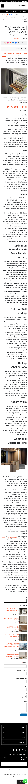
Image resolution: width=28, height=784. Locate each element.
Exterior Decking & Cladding (15, 1)
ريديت (7, 14)
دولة (25, 686)
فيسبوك (12, 14)
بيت (26, 16)
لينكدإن (9, 14)
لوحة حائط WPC (22, 11)
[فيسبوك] (16, 43)
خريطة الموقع (12, 769)
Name (24, 662)
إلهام (12, 16)
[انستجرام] (8, 43)
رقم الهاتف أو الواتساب (21, 678)
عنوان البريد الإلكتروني (21, 670)
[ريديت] (13, 43)
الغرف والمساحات (6, 16)
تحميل (14, 763)
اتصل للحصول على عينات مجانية (17, 754)
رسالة (25, 701)
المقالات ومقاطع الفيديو (19, 16)
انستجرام (5, 14)
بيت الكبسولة (6, 1)
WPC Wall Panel (17, 106)
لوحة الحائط (24, 1)
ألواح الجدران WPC (9, 537)
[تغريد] (18, 43)
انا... (26, 693)
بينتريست (16, 750)
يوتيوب (19, 750)
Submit (24, 715)
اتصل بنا (17, 769)
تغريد (14, 14)
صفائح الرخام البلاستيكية (11, 11)
